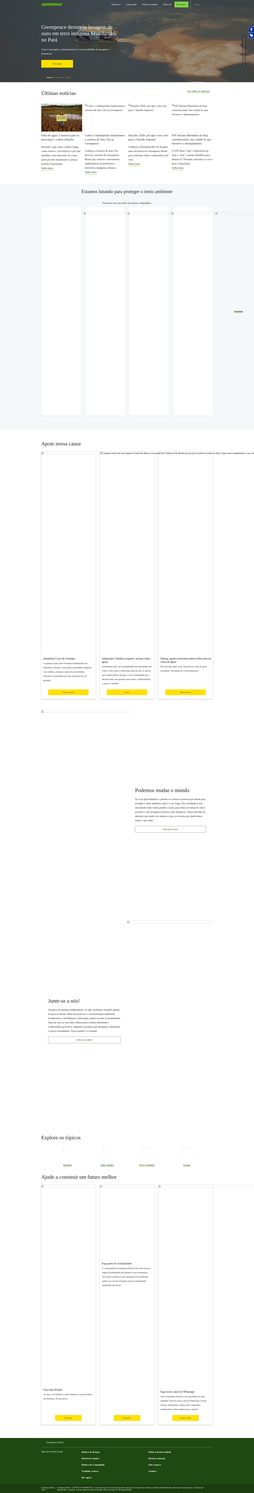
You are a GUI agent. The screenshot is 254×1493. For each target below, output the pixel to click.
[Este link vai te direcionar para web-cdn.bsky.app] (64, 1458)
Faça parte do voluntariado (117, 1263)
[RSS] (79, 1458)
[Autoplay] (45, 77)
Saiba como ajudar (84, 1040)
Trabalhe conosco (90, 1471)
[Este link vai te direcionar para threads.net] (74, 1458)
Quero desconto (185, 692)
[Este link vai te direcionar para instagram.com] (48, 1458)
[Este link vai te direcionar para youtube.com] (53, 1458)
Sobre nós (167, 4)
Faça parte (127, 1418)
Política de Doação (90, 1452)
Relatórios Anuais (90, 1458)
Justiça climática (107, 1165)
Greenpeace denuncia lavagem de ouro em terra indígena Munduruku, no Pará (79, 33)
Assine (127, 692)
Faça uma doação (52, 1389)
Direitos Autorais (156, 1458)
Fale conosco (154, 1465)
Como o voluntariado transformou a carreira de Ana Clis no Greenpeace (105, 139)
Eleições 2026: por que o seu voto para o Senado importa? (148, 137)
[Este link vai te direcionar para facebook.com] (42, 1458)
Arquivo (152, 1471)
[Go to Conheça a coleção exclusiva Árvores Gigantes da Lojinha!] (67, 77)
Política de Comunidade (93, 1465)
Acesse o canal (185, 1418)
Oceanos (186, 1165)
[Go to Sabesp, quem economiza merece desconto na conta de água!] (55, 77)
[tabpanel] (127, 41)
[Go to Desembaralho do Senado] (61, 77)
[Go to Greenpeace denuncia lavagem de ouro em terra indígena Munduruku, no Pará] (49, 77)
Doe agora (68, 1418)
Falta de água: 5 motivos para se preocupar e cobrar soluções (60, 137)
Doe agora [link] (181, 4)
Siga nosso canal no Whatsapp (177, 1391)
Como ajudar (131, 4)
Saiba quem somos (170, 829)
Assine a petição (68, 692)
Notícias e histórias (150, 4)
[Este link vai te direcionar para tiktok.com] (69, 1458)
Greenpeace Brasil (55, 1442)
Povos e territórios (147, 1165)
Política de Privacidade (159, 1452)
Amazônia (67, 1165)
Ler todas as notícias (198, 91)
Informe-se (116, 4)
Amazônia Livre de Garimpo (59, 658)
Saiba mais (47, 168)
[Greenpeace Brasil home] (51, 4)
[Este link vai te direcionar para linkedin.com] (58, 1458)
